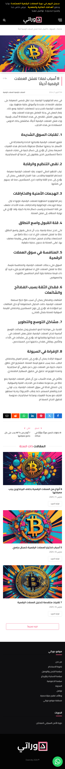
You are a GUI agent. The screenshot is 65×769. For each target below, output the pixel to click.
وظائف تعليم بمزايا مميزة (51, 696)
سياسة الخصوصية (54, 681)
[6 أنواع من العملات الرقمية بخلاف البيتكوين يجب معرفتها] (32, 468)
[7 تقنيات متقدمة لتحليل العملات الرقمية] (32, 581)
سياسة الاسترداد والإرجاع (51, 676)
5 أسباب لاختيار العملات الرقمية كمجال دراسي (37, 547)
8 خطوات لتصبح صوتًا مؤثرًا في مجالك (48, 434)
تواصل (59, 691)
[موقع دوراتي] (32, 20)
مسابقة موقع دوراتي (52, 700)
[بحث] (4, 20)
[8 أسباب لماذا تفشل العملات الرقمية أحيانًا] (32, 71)
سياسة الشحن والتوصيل (52, 671)
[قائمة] (60, 20)
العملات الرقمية (19, 92)
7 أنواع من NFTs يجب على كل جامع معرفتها (17, 434)
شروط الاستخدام (55, 667)
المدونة (52, 29)
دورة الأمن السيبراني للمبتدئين (49, 723)
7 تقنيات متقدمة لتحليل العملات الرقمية (39, 602)
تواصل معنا (38, 11)
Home (59, 29)
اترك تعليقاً (32, 626)
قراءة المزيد (55, 503)
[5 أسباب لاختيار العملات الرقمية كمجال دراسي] (32, 526)
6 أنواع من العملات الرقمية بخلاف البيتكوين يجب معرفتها (35, 491)
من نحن (58, 662)
